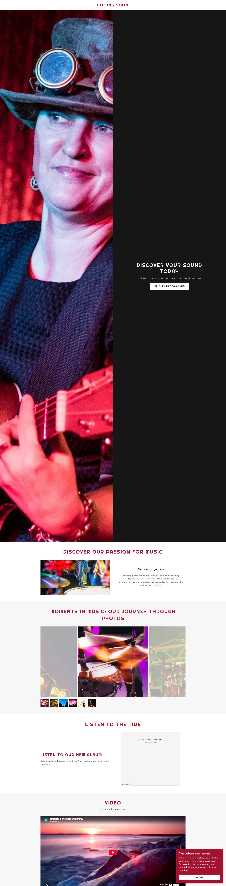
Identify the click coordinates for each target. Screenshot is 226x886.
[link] (113, 6)
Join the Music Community (169, 286)
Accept (199, 877)
